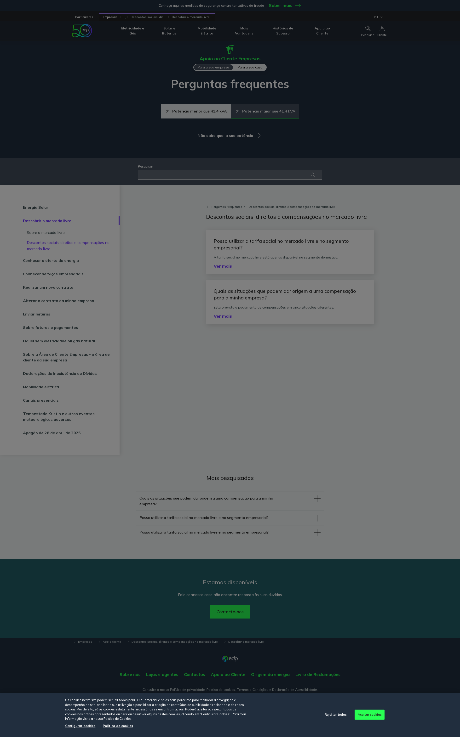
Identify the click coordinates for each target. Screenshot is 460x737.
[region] (230, 715)
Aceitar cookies (370, 714)
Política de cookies (118, 726)
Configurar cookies (80, 726)
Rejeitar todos (336, 714)
